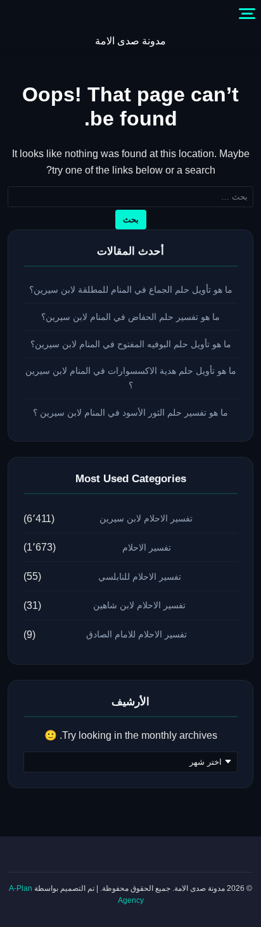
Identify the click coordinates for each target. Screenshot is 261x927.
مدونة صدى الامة (130, 40)
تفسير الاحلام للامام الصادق (136, 634)
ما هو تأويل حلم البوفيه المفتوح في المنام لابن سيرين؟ (130, 344)
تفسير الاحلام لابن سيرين (146, 518)
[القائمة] (247, 14)
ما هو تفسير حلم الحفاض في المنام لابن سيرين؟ (130, 317)
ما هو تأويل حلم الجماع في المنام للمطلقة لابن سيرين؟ (130, 289)
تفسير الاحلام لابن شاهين (139, 605)
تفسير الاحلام (146, 547)
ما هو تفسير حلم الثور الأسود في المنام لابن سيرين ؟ (130, 412)
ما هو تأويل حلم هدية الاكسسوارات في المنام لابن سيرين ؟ (130, 378)
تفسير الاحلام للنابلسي (139, 577)
